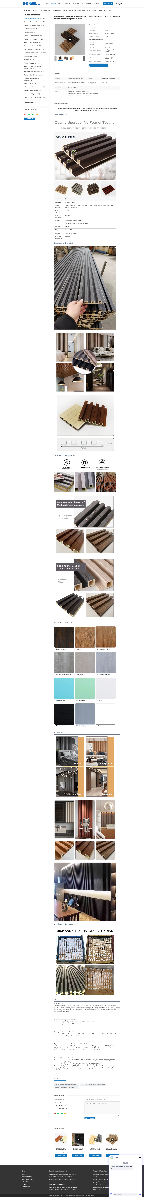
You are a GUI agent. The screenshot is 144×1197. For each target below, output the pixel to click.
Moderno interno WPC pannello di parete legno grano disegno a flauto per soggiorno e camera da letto (63, 1188)
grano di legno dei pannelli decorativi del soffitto (93, 1084)
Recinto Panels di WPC (32, 63)
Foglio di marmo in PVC (32, 29)
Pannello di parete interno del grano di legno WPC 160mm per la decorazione (61, 1149)
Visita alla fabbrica (27, 1176)
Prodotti (53, 3)
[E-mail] (25, 114)
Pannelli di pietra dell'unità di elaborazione (32, 67)
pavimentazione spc (31, 56)
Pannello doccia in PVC (32, 83)
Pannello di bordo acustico (33, 75)
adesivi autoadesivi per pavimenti (35, 87)
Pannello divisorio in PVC (32, 90)
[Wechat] (61, 1113)
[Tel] (37, 114)
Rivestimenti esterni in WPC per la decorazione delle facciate (106, 1175)
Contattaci (76, 3)
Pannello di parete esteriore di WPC (35, 22)
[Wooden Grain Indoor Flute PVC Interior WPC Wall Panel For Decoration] (70, 39)
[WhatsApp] (29, 114)
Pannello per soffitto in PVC (33, 39)
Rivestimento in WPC (31, 32)
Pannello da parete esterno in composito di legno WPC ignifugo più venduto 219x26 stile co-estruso (107, 1181)
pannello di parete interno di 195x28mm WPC (66, 1087)
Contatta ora (108, 3)
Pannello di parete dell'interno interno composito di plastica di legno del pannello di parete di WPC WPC (95, 1149)
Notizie (98, 3)
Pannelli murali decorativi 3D (34, 46)
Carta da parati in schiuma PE (34, 49)
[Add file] (111, 1194)
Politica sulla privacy (54, 1195)
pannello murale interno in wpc (42, 10)
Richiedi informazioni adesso (99, 65)
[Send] (139, 1194)
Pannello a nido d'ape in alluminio (35, 97)
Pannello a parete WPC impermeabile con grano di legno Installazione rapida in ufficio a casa (62, 1175)
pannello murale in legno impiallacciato (31, 79)
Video (60, 3)
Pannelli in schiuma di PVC (33, 35)
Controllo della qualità (28, 1179)
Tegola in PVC (29, 59)
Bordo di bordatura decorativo (34, 71)
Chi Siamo (67, 3)
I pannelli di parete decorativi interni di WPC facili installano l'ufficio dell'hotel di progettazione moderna (78, 1149)
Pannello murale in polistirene (34, 25)
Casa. (46, 3)
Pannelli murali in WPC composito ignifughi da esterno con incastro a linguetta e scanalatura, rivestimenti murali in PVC (107, 1187)
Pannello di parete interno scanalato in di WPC (66, 1084)
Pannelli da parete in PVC (33, 42)
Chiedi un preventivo (87, 3)
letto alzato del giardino (32, 94)
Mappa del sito (26, 1186)
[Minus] (140, 1158)
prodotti (30, 10)
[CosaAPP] (58, 1113)
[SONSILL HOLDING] (31, 3)
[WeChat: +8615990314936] (33, 114)
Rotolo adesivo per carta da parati (35, 53)
